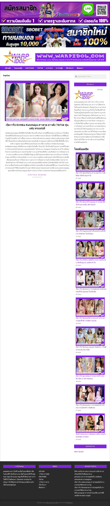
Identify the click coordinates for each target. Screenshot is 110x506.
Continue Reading (37, 175)
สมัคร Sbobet (79, 452)
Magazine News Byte (53, 503)
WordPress (69, 503)
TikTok (41, 479)
